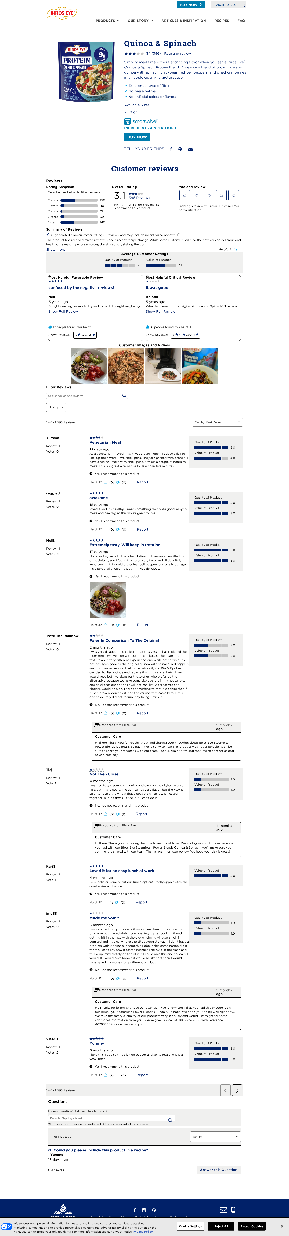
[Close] (282, 1226)
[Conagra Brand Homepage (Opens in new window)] (63, 1213)
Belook (152, 297)
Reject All (221, 1226)
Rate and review (177, 53)
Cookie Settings (190, 1226)
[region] (144, 1226)
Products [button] (105, 21)
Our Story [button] (138, 21)
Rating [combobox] (54, 407)
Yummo (56, 1155)
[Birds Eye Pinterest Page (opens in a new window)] (154, 1210)
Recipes (222, 21)
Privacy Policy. (143, 1231)
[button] (185, 195)
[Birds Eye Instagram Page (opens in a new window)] (144, 1210)
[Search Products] (243, 5)
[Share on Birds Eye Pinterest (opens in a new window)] (180, 149)
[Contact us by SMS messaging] (233, 1210)
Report (142, 482)
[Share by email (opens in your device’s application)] (190, 149)
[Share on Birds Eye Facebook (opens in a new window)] (171, 149)
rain (51, 297)
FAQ (241, 21)
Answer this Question (218, 1170)
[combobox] (221, 422)
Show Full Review (63, 312)
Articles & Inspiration (183, 21)
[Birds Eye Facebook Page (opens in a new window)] (134, 1210)
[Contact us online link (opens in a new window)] (223, 1210)
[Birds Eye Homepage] (62, 13)
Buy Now (189, 5)
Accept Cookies (252, 1226)
